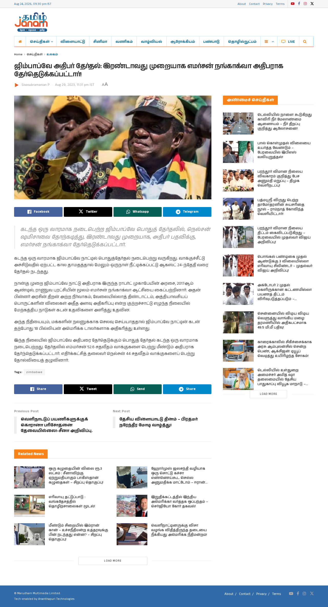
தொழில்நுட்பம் (242, 41)
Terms (280, 3)
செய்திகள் (39, 41)
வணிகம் (124, 41)
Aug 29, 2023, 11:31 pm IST (74, 85)
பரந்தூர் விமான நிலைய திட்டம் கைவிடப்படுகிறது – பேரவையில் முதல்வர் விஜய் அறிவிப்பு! (284, 235)
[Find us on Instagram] (305, 4)
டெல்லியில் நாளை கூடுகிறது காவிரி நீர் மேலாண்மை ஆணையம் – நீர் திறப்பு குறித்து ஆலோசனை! (285, 121)
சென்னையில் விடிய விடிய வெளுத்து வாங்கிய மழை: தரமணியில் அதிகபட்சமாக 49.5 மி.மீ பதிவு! (283, 320)
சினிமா (100, 41)
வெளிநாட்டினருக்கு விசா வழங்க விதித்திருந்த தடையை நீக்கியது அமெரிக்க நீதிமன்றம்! (179, 530)
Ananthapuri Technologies (56, 599)
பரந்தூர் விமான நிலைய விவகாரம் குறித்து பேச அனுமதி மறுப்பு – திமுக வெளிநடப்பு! (280, 178)
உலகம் (52, 54)
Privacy (268, 3)
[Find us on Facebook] (299, 4)
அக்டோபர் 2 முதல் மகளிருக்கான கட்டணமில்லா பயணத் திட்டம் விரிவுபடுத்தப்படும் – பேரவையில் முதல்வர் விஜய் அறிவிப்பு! (285, 297)
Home (18, 54)
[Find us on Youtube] (292, 4)
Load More (112, 561)
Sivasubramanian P (35, 85)
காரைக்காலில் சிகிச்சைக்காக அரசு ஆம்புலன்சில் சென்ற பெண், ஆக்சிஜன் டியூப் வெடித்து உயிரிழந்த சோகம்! (285, 348)
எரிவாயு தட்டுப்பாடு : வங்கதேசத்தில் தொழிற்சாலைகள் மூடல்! (72, 502)
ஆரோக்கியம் (182, 41)
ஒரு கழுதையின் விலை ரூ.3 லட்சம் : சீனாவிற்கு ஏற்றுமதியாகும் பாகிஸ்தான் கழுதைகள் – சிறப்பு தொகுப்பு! (76, 475)
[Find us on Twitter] (312, 4)
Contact (254, 3)
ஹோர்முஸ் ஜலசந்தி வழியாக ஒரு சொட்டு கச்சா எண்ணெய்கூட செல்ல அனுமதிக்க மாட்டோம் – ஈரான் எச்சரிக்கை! (178, 478)
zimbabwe (34, 372)
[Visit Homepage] (31, 22)
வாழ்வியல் (151, 41)
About (242, 3)
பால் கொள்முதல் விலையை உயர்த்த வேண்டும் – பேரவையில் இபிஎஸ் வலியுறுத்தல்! (284, 150)
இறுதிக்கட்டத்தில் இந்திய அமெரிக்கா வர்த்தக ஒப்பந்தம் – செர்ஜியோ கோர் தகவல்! (179, 502)
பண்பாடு (211, 41)
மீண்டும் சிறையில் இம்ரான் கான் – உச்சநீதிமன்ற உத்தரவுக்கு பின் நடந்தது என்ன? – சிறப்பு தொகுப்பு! (78, 532)
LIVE (291, 41)
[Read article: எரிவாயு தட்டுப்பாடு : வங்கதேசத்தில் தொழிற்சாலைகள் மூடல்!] (29, 506)
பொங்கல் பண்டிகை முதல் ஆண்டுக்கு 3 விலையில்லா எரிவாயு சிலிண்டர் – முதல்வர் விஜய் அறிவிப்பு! (285, 263)
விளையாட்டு (72, 41)
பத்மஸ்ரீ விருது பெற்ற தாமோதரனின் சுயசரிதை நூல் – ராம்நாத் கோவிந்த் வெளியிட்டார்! (281, 207)
